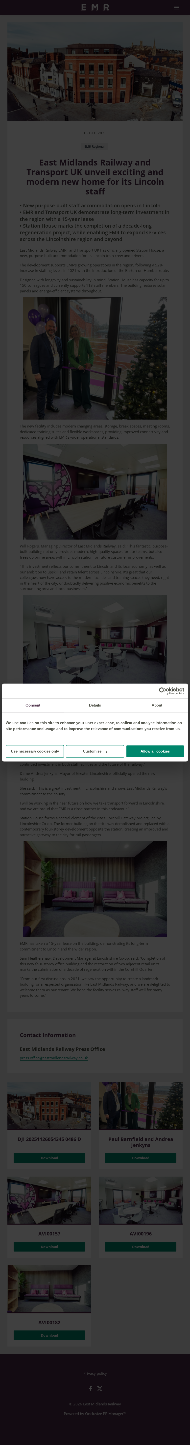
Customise (92, 751)
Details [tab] (95, 705)
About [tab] (157, 705)
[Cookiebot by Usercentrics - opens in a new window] (162, 691)
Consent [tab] (32, 705)
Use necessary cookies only (35, 751)
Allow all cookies (155, 751)
